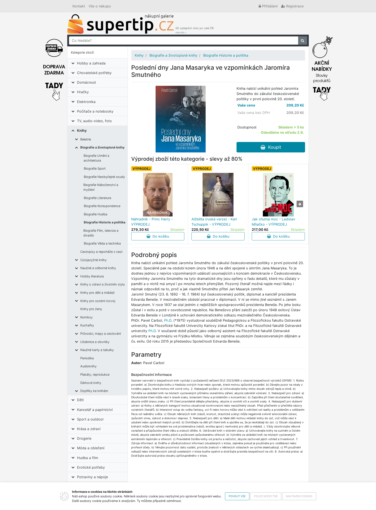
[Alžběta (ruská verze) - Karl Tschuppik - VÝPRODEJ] (218, 194)
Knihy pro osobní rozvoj (97, 301)
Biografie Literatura (97, 198)
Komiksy (86, 317)
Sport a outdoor (90, 419)
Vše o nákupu (100, 6)
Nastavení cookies (299, 496)
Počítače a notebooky (95, 111)
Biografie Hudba (95, 214)
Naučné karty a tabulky (97, 350)
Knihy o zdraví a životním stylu (102, 284)
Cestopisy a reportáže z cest (101, 251)
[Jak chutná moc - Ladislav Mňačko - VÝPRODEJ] (278, 194)
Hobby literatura (92, 276)
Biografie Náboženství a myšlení (100, 187)
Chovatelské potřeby (94, 73)
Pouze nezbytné (266, 496)
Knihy (82, 130)
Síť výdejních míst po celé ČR (194, 30)
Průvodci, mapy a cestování (100, 333)
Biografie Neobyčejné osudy (104, 177)
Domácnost (86, 82)
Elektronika (86, 102)
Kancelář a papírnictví (95, 409)
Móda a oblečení (90, 448)
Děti (80, 400)
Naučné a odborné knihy (98, 268)
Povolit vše (237, 496)
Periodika (87, 358)
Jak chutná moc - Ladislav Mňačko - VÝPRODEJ (273, 221)
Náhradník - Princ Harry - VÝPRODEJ (152, 221)
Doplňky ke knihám (94, 391)
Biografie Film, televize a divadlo (100, 233)
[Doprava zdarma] (54, 67)
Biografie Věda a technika (102, 243)
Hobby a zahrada (91, 63)
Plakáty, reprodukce (94, 374)
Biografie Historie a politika (104, 222)
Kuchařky (87, 325)
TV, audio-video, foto (94, 121)
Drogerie (84, 438)
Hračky (83, 92)
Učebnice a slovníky (94, 342)
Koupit (273, 147)
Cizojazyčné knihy (93, 260)
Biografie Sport (95, 168)
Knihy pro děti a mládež (97, 292)
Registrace (294, 6)
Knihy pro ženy (91, 309)
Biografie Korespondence (102, 206)
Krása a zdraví (89, 429)
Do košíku (159, 236)
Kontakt (78, 6)
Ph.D (167, 320)
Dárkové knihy (90, 383)
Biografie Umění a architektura (96, 158)
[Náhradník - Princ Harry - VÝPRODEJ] (158, 194)
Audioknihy (88, 366)
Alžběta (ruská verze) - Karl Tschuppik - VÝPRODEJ (214, 221)
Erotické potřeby (91, 467)
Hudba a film (87, 458)
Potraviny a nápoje (92, 477)
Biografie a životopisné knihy (102, 147)
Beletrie (85, 139)
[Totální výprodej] (322, 67)
